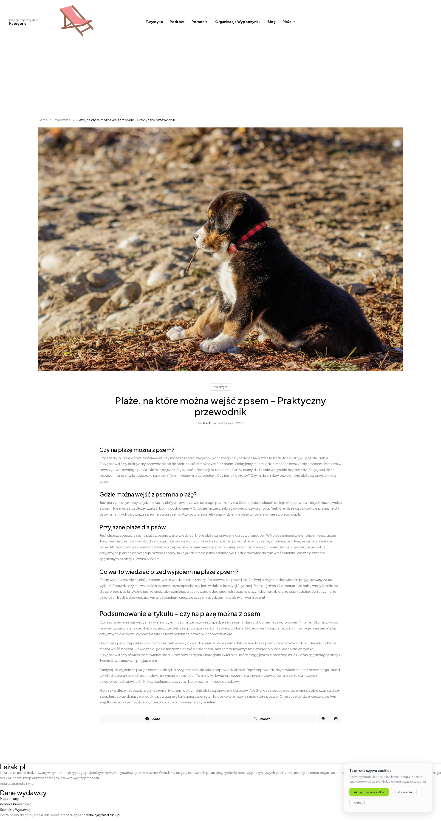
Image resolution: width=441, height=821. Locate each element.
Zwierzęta (62, 120)
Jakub (207, 423)
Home (43, 120)
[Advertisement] (220, 78)
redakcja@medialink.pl (103, 815)
